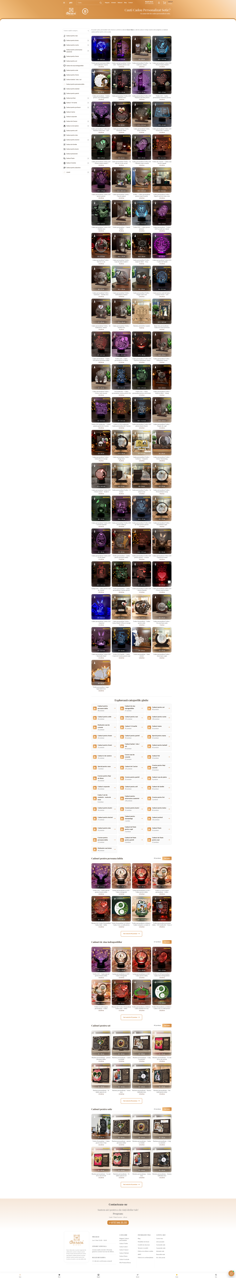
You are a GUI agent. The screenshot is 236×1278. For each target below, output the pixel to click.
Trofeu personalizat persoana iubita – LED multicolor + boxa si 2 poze (162, 924)
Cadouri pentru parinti (72, 93)
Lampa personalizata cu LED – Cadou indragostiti (121, 891)
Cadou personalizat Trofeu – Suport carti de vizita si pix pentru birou (161, 196)
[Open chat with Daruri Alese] (231, 1273)
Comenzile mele (160, 1245)
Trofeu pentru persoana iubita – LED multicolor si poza (101, 64)
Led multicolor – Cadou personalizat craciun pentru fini (121, 392)
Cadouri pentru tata (72, 135)
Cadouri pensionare (72, 153)
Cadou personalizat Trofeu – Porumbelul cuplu (161, 523)
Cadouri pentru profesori (73, 107)
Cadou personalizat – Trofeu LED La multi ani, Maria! (161, 228)
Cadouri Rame (123, 1256)
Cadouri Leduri (123, 1246)
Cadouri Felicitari (124, 1253)
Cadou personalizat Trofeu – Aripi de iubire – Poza (141, 261)
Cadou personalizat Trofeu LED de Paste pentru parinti (141, 523)
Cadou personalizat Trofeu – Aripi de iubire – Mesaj (161, 392)
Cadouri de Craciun (71, 121)
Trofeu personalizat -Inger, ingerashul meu (101, 688)
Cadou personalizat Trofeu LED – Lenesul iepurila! (101, 523)
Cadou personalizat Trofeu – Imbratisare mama (161, 359)
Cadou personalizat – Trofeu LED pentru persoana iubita (101, 359)
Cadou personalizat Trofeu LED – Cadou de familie (162, 261)
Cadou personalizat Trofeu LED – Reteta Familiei (141, 589)
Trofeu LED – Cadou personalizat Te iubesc (121, 359)
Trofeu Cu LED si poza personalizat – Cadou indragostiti (162, 892)
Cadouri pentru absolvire (73, 167)
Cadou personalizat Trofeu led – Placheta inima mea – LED (101, 129)
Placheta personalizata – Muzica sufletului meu (141, 1091)
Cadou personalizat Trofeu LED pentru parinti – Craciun (141, 556)
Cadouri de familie (71, 144)
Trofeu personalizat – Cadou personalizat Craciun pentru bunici (121, 590)
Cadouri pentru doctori (72, 139)
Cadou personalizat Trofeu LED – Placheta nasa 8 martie (141, 162)
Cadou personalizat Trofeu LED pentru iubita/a (121, 523)
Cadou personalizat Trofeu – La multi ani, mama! (141, 64)
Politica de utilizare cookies (145, 1251)
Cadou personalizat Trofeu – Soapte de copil (161, 425)
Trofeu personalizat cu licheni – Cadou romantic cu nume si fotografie (141, 924)
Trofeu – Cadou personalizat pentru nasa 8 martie (141, 195)
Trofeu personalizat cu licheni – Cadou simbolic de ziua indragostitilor (141, 1008)
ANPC (139, 1254)
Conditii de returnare (144, 1245)
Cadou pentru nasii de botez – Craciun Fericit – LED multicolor (162, 294)
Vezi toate (167, 858)
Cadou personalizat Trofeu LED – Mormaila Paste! (101, 655)
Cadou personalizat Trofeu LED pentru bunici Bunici (141, 425)
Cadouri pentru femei (72, 56)
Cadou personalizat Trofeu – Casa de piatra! (121, 195)
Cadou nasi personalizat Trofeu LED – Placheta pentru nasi (121, 64)
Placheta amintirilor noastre (141, 326)
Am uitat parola (160, 1257)
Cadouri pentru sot (71, 61)
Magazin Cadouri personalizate (124, 1239)
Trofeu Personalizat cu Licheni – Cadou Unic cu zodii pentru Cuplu (121, 924)
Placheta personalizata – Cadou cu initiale (121, 1058)
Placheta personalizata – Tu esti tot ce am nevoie (161, 1058)
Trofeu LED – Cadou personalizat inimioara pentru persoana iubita (162, 97)
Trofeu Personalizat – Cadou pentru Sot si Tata (101, 1142)
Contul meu (159, 1238)
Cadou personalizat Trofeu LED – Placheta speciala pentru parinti (141, 97)
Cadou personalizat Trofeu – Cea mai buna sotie (161, 622)
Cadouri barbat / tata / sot (73, 79)
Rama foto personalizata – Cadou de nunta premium (162, 326)
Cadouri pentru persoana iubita (75, 84)
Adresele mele (160, 1251)
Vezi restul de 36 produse (131, 1184)
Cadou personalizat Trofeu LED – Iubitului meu (121, 96)
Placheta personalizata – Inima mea (121, 1091)
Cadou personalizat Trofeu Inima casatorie (142, 129)
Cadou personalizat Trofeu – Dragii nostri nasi (141, 293)
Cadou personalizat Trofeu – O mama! (121, 491)
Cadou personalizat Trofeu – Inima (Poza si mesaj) (101, 458)
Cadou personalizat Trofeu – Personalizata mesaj (161, 491)
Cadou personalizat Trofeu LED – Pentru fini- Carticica (162, 129)
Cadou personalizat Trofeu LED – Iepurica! (101, 622)
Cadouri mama (70, 112)
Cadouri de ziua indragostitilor (75, 65)
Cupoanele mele (160, 1248)
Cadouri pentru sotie (72, 70)
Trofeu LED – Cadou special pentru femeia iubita (101, 891)
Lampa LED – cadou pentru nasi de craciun (101, 589)
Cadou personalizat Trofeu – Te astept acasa (141, 491)
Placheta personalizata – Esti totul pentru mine (161, 1091)
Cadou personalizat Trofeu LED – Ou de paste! (101, 556)
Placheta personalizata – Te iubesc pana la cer (101, 1091)
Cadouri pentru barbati (72, 89)
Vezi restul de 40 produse (131, 934)
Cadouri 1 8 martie (71, 102)
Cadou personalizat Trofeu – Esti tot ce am (101, 261)
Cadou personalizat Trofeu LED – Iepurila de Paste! (162, 556)
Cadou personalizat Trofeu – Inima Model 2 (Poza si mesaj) (121, 622)
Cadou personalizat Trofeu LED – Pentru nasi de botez (162, 589)
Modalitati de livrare (143, 1242)
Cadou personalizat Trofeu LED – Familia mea (101, 228)
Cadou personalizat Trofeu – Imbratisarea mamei (121, 293)
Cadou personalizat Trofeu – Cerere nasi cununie (101, 392)
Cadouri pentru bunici (72, 149)
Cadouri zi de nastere (72, 126)
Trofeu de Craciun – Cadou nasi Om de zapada (161, 162)
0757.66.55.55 (119, 1222)
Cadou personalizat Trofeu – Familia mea (121, 326)
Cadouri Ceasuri (123, 1250)
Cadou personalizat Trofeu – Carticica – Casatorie (141, 458)
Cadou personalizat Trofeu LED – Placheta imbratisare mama (141, 359)
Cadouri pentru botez (72, 40)
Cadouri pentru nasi (72, 36)
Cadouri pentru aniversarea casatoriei (74, 51)
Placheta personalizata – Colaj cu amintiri (142, 1058)
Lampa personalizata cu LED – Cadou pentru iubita (142, 891)
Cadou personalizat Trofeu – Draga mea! (121, 458)
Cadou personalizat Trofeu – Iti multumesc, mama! (101, 326)
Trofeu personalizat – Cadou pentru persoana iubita (121, 556)
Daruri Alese (130, 30)
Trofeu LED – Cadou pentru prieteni (141, 228)
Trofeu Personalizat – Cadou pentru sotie (141, 622)
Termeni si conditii (143, 1248)
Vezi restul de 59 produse (131, 1017)
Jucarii (68, 172)
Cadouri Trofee (123, 1243)
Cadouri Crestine (71, 163)
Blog (139, 1238)
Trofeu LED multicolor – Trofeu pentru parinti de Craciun (101, 425)
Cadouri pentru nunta (72, 45)
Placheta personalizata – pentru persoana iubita (101, 1058)
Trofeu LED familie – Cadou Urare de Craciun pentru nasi (121, 655)
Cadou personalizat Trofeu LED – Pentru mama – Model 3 (101, 491)
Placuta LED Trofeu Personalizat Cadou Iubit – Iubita (101, 924)
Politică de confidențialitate (145, 1257)
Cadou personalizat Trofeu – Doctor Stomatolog (161, 458)
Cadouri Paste (70, 158)
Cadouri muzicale (124, 1259)
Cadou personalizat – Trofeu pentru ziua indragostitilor (101, 96)
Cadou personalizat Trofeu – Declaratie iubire (121, 129)
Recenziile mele (160, 1254)
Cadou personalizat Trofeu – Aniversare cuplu (161, 655)
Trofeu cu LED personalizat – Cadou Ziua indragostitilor (162, 974)
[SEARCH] (100, 3)
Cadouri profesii (71, 98)
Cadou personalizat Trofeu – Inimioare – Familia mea (101, 293)
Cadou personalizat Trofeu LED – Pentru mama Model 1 (162, 64)
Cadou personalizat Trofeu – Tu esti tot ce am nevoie (121, 162)
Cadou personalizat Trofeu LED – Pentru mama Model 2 (101, 162)
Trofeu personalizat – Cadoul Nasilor (121, 228)
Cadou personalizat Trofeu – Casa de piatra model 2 (121, 261)
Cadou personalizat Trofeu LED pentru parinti (101, 195)
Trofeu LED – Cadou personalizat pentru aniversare (141, 392)
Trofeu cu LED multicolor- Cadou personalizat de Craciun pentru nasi (121, 426)
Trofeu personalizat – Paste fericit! (141, 655)
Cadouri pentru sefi (71, 130)
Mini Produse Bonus (125, 1262)
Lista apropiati (160, 1242)
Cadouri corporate (71, 116)
